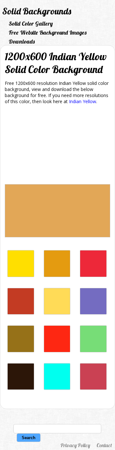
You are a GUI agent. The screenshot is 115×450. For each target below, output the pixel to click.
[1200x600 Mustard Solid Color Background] (57, 313)
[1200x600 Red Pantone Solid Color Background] (93, 275)
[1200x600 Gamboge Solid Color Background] (57, 275)
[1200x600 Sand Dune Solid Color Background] (20, 351)
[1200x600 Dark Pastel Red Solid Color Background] (20, 313)
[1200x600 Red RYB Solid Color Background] (57, 351)
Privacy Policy (75, 445)
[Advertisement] (57, 145)
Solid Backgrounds (36, 11)
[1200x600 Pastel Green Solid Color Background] (93, 351)
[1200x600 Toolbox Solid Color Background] (93, 313)
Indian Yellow (82, 101)
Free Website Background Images (48, 32)
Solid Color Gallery (31, 23)
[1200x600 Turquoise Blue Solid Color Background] (57, 388)
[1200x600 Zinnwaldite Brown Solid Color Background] (20, 388)
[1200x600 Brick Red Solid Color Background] (93, 388)
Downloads (22, 41)
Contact (104, 445)
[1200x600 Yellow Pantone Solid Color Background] (20, 275)
